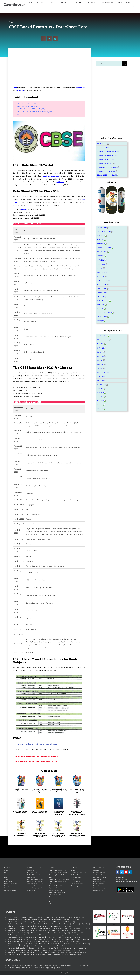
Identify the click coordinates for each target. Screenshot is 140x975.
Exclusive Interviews (99, 883)
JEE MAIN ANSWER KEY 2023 (106, 171)
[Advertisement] (49, 67)
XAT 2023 (100, 321)
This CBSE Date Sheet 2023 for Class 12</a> (32, 109)
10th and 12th (80, 87)
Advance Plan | (61, 917)
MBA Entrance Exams (55, 894)
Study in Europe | (25, 965)
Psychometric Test (32, 870)
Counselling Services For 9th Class (59, 872)
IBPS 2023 (100, 380)
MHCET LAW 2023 (103, 301)
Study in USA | (12, 965)
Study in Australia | (50, 965)
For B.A (73, 939)
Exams (11, 22)
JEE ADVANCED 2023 (104, 232)
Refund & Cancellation (10, 883)
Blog (5, 877)
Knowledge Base (76, 877)
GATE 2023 (101, 236)
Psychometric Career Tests (78, 872)
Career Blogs (75, 886)
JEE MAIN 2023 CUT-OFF (105, 163)
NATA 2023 (101, 260)
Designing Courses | (14, 955)
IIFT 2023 (100, 268)
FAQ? (18, 114)
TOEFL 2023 (101, 276)
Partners (6, 888)
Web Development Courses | (57, 955)
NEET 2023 (100, 348)
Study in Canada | (14, 968)
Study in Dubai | (27, 968)
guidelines (60, 182)
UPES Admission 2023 (104, 313)
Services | (40, 917)
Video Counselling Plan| (28, 926)
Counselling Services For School (58, 870)
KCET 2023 (100, 401)
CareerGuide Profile (99, 872)
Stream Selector (31, 877)
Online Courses (43, 952)
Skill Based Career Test (33, 875)
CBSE (15, 87)
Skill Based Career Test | (27, 917)
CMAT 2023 (101, 272)
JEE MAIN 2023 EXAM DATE (106, 155)
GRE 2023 (100, 409)
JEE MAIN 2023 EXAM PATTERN (107, 151)
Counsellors (96, 870)
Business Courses (75, 955)
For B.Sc (10, 935)
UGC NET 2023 (102, 317)
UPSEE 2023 (101, 292)
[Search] (124, 63)
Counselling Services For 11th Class (59, 879)
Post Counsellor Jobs (99, 881)
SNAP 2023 (100, 397)
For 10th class (25, 919)
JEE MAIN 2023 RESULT (104, 159)
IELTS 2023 (100, 393)
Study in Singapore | (83, 965)
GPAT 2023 (101, 297)
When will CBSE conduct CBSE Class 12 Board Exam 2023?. (39, 761)
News (5, 872)
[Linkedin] (130, 872)
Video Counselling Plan (27, 952)
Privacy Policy (8, 881)
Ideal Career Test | (55, 919)
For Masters (66, 946)
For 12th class (55, 926)
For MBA (42, 944)
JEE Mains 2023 (102, 336)
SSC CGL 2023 (102, 372)
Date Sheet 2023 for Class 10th (27, 106)
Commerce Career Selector (35, 883)
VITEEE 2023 (101, 264)
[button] (43, 38)
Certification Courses (99, 875)
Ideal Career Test (32, 872)
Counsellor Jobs (97, 879)
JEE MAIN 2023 (102, 143)
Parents (73, 870)
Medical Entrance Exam (55, 890)
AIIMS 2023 (100, 364)
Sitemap (6, 886)
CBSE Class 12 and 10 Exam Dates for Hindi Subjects (34, 112)
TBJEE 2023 (101, 305)
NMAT (50, 901)
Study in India (75, 875)
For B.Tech (42, 937)
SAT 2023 (100, 405)
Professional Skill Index (33, 886)
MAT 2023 (100, 368)
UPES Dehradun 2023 (104, 248)
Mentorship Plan (13, 919)
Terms (6, 879)
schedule (20, 90)
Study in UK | (37, 965)
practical (24, 209)
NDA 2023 (100, 240)
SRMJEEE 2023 (102, 252)
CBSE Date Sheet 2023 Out (26, 104)
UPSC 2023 (100, 344)
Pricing (73, 879)
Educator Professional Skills (34, 888)
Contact (6, 875)
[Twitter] (122, 872)
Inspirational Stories (99, 888)
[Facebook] (117, 872)
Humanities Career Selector (35, 881)
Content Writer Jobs (10, 890)
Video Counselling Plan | (76, 917)
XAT (50, 897)
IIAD (50, 903)
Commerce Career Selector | (61, 924)
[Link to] (21, 785)
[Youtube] (126, 872)
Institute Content (31, 890)
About (6, 870)
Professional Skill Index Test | (39, 935)
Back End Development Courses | (34, 955)
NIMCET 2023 (101, 384)
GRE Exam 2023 (102, 280)
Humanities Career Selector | (39, 924)
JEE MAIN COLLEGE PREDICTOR (107, 167)
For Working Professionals (16, 950)
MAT (50, 899)
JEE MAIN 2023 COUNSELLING (107, 175)
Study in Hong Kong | (42, 968)
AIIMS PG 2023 (102, 284)
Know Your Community (99, 877)
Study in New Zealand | (66, 965)
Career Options (75, 881)
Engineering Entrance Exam (57, 888)
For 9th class (12, 917)
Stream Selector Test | (39, 919)
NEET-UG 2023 (102, 288)
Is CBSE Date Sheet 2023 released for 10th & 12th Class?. (38, 744)
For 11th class (56, 922)
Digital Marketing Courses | (78, 952)
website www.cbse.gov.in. (51, 176)
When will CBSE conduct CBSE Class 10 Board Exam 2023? (38, 756)
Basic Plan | (49, 917)
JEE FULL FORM (102, 147)
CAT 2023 (100, 352)
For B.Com (55, 930)
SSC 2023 (100, 309)
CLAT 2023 (101, 256)
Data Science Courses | (58, 952)
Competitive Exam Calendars (57, 886)
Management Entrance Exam (57, 892)
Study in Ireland (56, 968)
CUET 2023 (101, 244)
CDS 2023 (100, 376)
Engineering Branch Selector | (17, 924)
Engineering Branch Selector (35, 879)
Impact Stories (97, 886)
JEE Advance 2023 (103, 340)
